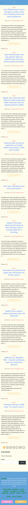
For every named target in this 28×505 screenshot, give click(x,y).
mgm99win (15, 489)
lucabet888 (21, 491)
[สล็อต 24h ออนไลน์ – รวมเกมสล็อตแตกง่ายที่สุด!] (14, 2)
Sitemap (19, 496)
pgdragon (6, 491)
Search (3, 459)
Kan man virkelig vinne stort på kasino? (14, 187)
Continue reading (14, 43)
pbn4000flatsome (20, 20)
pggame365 (5, 493)
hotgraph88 (13, 491)
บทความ (14, 496)
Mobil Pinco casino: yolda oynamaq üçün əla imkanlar (14, 313)
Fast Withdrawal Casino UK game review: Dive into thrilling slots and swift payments (14, 13)
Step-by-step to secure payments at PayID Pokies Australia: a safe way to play (14, 146)
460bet (18, 493)
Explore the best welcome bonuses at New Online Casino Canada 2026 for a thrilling (14, 228)
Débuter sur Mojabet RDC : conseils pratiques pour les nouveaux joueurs (14, 361)
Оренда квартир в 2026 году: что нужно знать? (14, 405)
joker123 (23, 493)
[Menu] (2, 2)
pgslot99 (12, 493)
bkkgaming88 (7, 489)
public (14, 7)
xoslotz (22, 489)
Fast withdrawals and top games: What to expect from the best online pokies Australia (14, 58)
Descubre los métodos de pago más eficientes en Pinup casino (14, 272)
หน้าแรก (9, 496)
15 (20, 447)
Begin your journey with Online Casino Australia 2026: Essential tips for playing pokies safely (14, 101)
